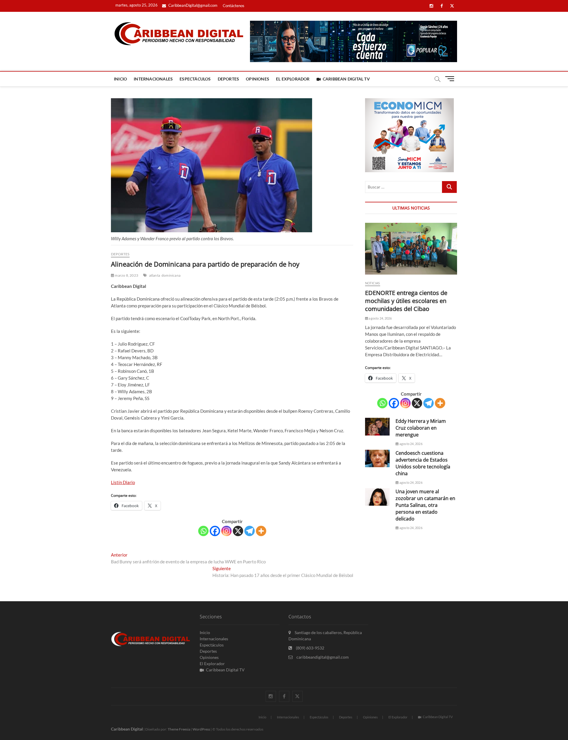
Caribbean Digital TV (346, 78)
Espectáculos (195, 78)
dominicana (171, 275)
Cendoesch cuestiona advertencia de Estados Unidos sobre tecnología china (423, 463)
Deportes (228, 78)
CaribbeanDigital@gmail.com (192, 5)
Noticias (372, 283)
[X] (238, 531)
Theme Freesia (179, 729)
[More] (261, 531)
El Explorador (293, 78)
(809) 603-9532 (309, 647)
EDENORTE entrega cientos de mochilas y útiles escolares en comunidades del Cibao (406, 301)
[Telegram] (249, 531)
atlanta (154, 275)
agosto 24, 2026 (380, 318)
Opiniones (257, 78)
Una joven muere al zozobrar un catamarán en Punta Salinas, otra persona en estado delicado (425, 505)
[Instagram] (226, 531)
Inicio (120, 78)
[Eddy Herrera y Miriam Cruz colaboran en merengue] (377, 426)
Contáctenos (233, 5)
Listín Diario (123, 482)
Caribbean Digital (127, 728)
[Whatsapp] (203, 531)
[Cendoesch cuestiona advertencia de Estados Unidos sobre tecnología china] (377, 458)
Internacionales (153, 78)
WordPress (201, 729)
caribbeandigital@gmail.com (322, 657)
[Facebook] (215, 531)
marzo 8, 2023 (126, 275)
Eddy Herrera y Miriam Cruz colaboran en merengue (421, 428)
